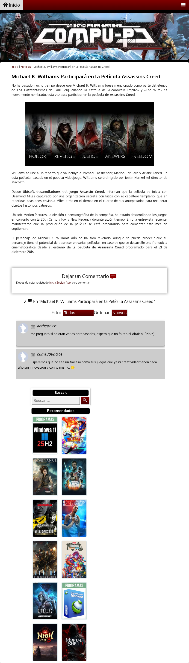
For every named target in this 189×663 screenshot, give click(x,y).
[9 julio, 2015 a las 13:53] (34, 326)
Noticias (26, 66)
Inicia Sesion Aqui (60, 282)
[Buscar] (85, 400)
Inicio (14, 5)
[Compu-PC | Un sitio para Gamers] (94, 37)
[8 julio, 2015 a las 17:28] (34, 354)
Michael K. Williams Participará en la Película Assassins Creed (86, 76)
